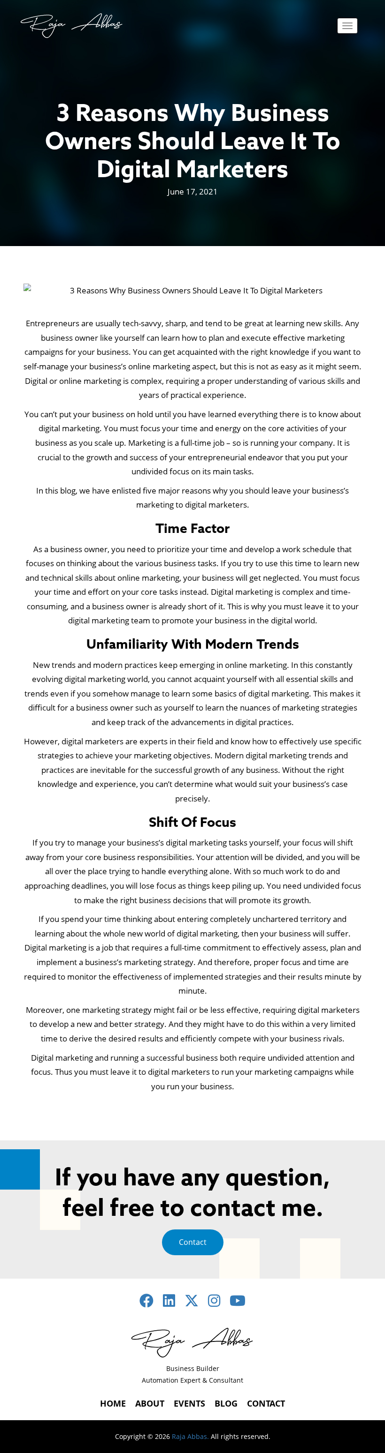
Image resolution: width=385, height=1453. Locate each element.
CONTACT (266, 1403)
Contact (193, 1242)
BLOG (226, 1403)
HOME (113, 1403)
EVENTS (189, 1403)
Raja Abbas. (190, 1436)
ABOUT (149, 1403)
